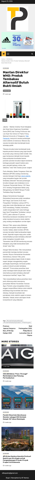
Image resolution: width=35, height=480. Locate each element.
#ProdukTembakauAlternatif (14, 320)
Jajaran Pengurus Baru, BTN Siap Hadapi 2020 (9, 329)
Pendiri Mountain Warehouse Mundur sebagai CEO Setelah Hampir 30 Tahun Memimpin (14, 417)
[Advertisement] (17, 311)
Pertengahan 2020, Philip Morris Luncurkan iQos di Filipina (25, 330)
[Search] (32, 54)
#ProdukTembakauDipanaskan (12, 322)
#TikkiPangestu (26, 322)
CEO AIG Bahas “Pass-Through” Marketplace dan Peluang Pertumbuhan (15, 376)
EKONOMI (6, 68)
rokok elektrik (25, 176)
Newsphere (15, 478)
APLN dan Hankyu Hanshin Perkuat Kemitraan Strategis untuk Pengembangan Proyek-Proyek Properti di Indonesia (17, 459)
